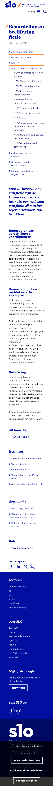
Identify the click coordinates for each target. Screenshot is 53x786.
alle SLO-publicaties (19, 653)
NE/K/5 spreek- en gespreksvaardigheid (25, 101)
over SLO (13, 628)
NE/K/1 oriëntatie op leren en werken (28, 74)
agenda (13, 640)
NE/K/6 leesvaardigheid (26, 108)
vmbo (12, 599)
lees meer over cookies (26, 753)
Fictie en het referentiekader (26, 459)
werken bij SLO (16, 649)
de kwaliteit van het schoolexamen (21, 164)
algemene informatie (22, 52)
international (15, 657)
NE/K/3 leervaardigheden (27, 86)
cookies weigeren (26, 780)
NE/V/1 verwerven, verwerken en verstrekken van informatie (29, 126)
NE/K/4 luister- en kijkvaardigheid (23, 93)
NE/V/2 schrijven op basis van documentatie (29, 137)
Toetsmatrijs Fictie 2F (22, 508)
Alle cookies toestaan (27, 760)
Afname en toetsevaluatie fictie (27, 484)
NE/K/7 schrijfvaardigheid (27, 113)
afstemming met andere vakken (24, 155)
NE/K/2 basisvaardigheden (27, 81)
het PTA (15, 63)
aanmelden (19, 688)
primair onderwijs (18, 586)
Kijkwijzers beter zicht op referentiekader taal (24, 516)
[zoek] (45, 11)
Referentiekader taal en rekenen (23, 525)
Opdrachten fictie (20, 470)
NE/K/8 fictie (20, 118)
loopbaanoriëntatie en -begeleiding (23, 173)
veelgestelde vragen (19, 636)
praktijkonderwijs (18, 607)
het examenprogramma (23, 57)
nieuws (12, 645)
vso (10, 595)
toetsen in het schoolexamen (26, 68)
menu (32, 11)
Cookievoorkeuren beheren (26, 770)
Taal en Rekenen (22, 549)
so (10, 591)
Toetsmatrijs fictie (20, 464)
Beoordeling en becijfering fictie (25, 477)
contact (13, 632)
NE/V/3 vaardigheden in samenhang (26, 145)
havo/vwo (14, 603)
